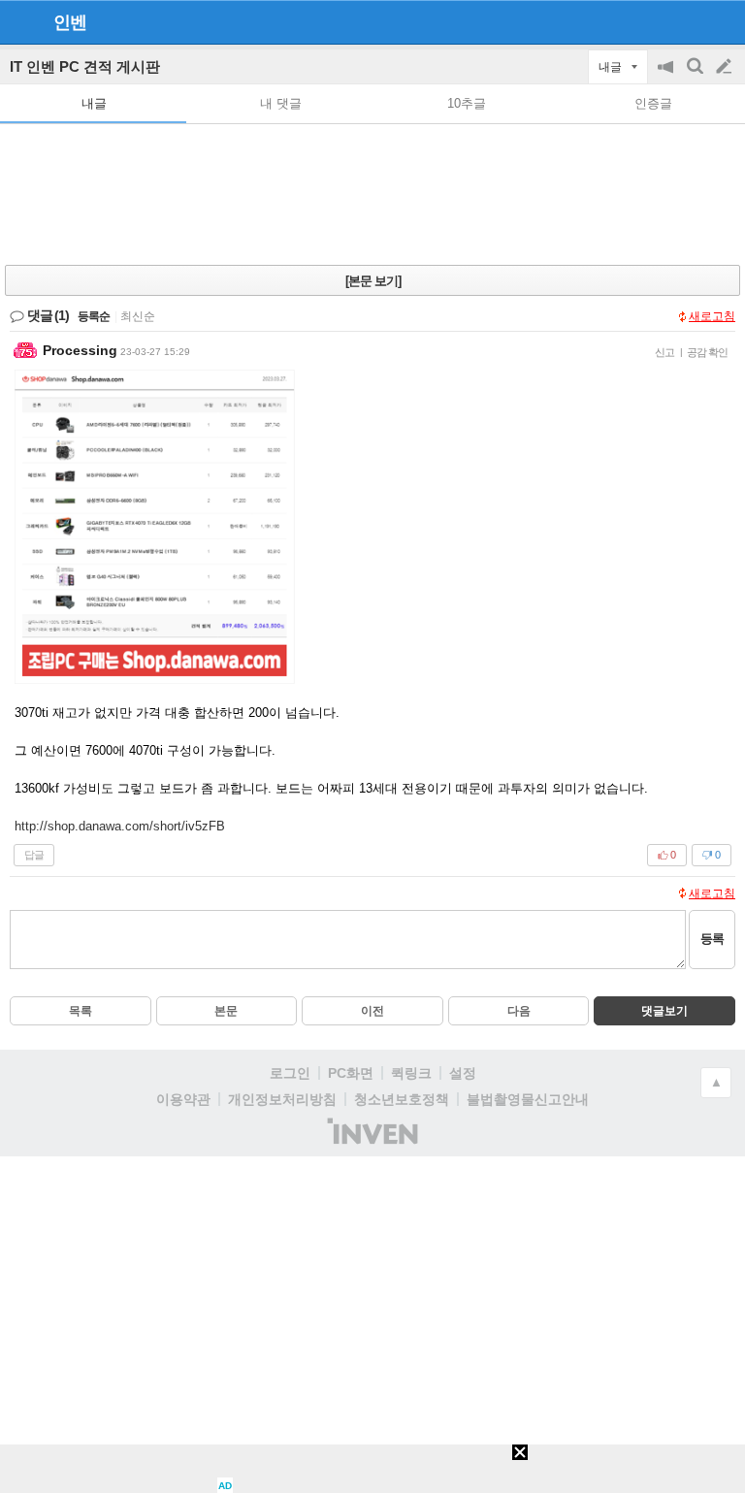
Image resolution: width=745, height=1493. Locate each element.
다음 (519, 1011)
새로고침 (712, 316)
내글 (94, 103)
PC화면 (350, 1073)
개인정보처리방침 (282, 1099)
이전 (372, 1011)
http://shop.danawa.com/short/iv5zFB (120, 826)
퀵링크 (411, 1073)
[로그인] (687, 21)
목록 (80, 1011)
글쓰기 (725, 67)
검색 (696, 76)
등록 (712, 938)
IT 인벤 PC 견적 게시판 (85, 66)
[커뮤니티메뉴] (20, 22)
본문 (226, 1011)
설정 (462, 1073)
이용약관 (183, 1099)
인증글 (653, 103)
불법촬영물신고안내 (528, 1099)
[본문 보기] (373, 281)
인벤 (69, 22)
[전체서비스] (722, 21)
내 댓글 (281, 103)
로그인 (290, 1073)
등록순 (94, 316)
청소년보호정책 (401, 1099)
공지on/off (667, 76)
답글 (34, 854)
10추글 (466, 103)
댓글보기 (664, 1011)
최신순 (137, 316)
